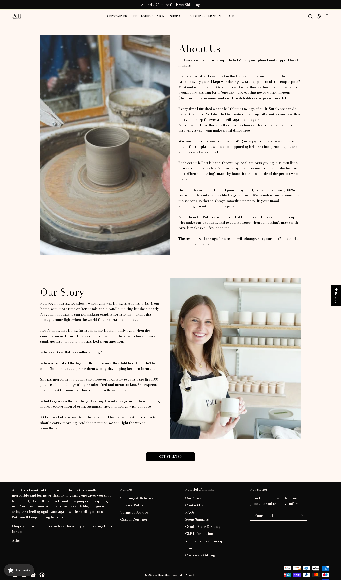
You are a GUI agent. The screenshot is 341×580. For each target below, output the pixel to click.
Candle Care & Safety (203, 526)
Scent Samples (197, 519)
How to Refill (195, 548)
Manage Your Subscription (207, 541)
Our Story (193, 498)
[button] (177, 16)
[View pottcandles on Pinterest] (42, 575)
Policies (126, 489)
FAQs (190, 512)
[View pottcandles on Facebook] (33, 575)
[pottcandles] (17, 16)
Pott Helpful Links (199, 489)
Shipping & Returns (136, 498)
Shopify (191, 575)
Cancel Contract (133, 519)
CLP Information (199, 533)
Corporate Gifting (200, 555)
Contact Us (194, 505)
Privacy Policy (132, 505)
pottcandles (162, 575)
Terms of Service (134, 512)
